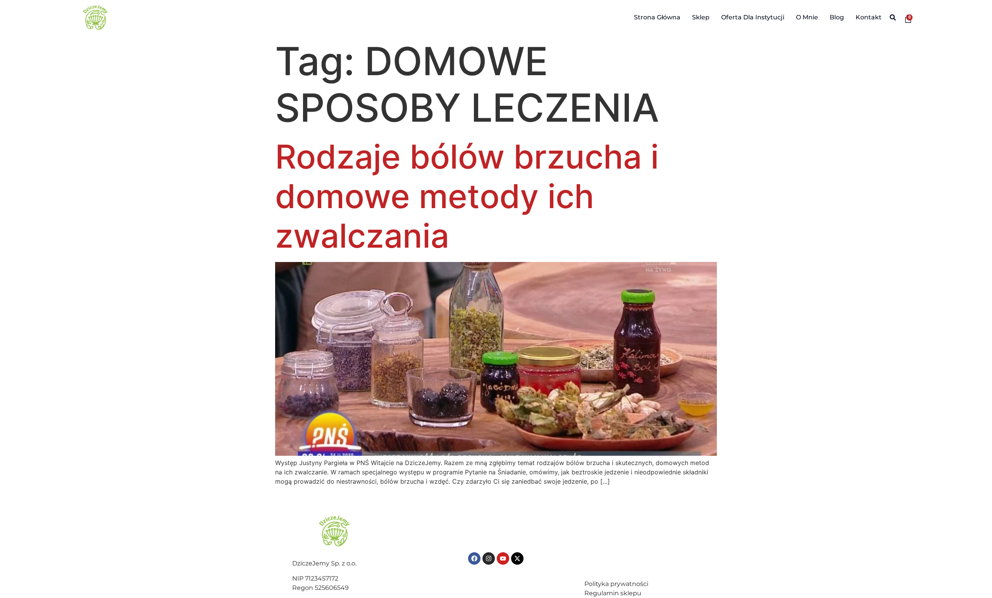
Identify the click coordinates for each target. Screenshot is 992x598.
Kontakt (869, 17)
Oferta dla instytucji (752, 17)
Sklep (701, 17)
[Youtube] (503, 558)
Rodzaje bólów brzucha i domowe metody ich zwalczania (467, 196)
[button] (892, 17)
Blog (837, 17)
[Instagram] (488, 558)
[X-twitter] (517, 558)
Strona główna (657, 17)
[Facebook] (474, 558)
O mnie (807, 17)
